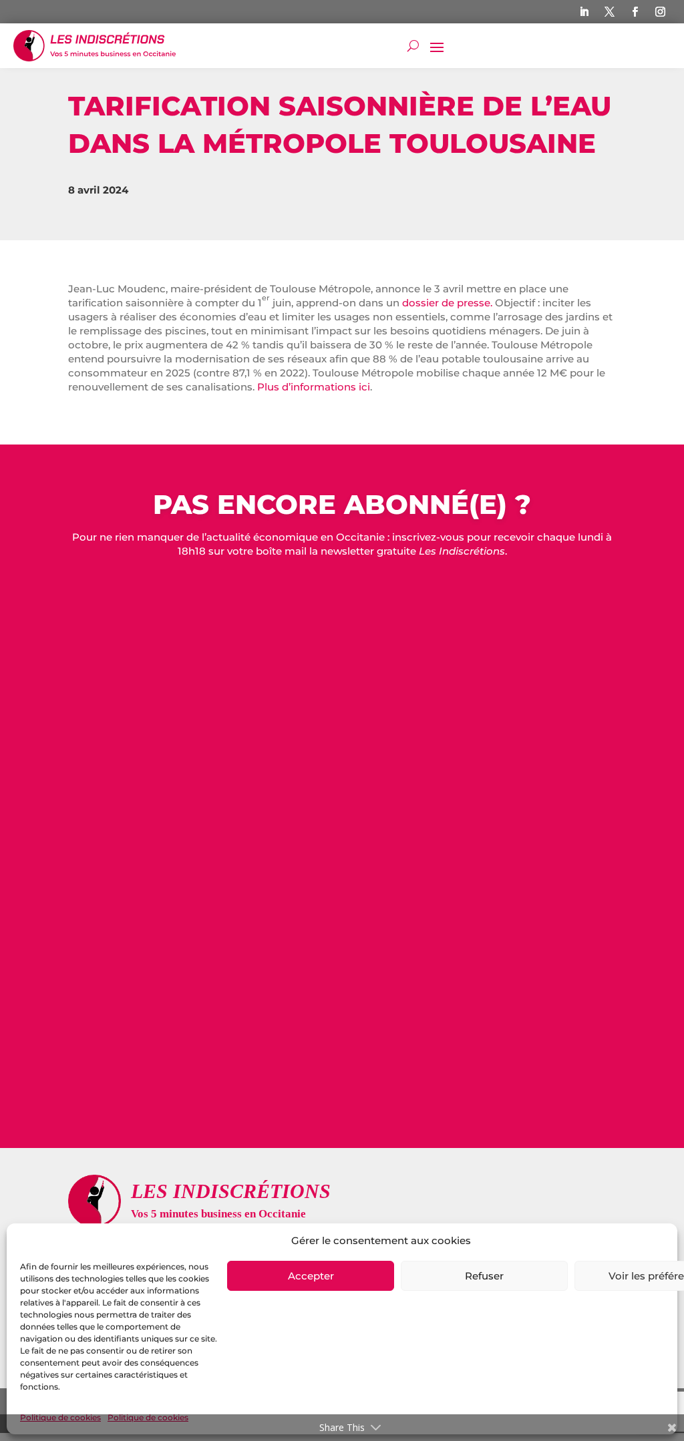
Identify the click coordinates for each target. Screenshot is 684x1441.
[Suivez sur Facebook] (635, 12)
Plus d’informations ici (313, 386)
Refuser (484, 1275)
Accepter (311, 1275)
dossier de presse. (447, 302)
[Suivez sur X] (610, 12)
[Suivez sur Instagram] (661, 12)
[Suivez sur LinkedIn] (584, 12)
